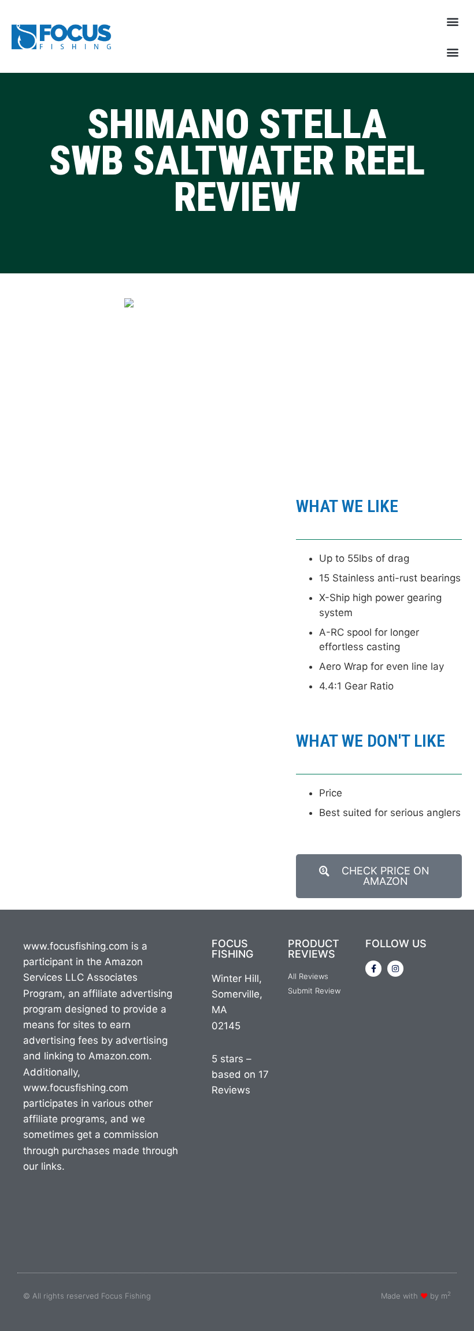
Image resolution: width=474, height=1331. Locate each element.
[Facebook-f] (373, 969)
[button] (452, 21)
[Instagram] (395, 969)
